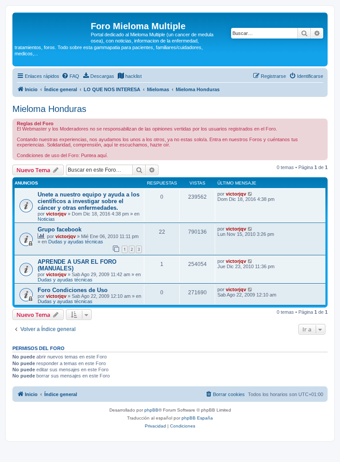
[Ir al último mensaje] (250, 193)
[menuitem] (70, 76)
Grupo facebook (59, 229)
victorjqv (56, 213)
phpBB (151, 410)
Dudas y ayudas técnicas (75, 241)
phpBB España (197, 418)
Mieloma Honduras (49, 109)
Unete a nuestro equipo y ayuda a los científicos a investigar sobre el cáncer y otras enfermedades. (88, 201)
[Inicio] (53, 29)
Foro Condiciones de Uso (73, 290)
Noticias (46, 219)
